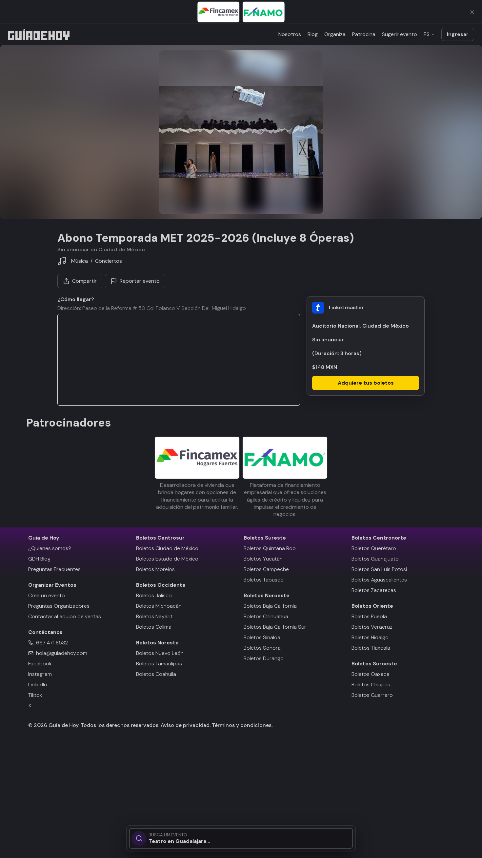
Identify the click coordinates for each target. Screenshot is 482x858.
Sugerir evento (399, 34)
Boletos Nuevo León (160, 653)
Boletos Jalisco (154, 595)
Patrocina (363, 34)
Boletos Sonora (262, 647)
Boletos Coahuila (156, 674)
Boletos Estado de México (167, 558)
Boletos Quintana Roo (270, 548)
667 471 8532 (52, 642)
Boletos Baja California (270, 605)
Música (79, 260)
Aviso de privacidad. (186, 725)
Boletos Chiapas (370, 684)
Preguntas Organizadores (59, 605)
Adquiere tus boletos (366, 382)
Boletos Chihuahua (266, 616)
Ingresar (458, 34)
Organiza (335, 34)
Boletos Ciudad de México (167, 548)
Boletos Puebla (369, 616)
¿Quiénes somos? (49, 548)
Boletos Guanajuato (375, 558)
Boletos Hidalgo (370, 637)
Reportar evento (140, 280)
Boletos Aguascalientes (379, 579)
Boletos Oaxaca (370, 674)
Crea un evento (46, 595)
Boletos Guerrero (372, 695)
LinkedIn (37, 684)
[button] (241, 132)
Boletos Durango (264, 658)
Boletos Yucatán (263, 558)
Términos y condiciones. (241, 725)
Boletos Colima (153, 626)
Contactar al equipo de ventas (64, 616)
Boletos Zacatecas (373, 590)
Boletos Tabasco (264, 579)
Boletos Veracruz (371, 626)
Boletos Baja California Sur (275, 626)
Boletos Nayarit (154, 616)
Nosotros (289, 34)
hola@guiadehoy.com (61, 653)
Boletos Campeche (266, 569)
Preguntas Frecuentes (54, 569)
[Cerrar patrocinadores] (472, 12)
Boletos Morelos (155, 569)
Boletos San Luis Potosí (379, 569)
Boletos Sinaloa (262, 637)
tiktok (35, 695)
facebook (39, 663)
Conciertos (108, 261)
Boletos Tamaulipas (159, 663)
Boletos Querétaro (373, 548)
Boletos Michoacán (159, 605)
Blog (313, 34)
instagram (40, 674)
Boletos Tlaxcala (370, 647)
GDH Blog (39, 558)
